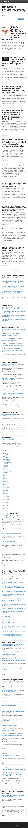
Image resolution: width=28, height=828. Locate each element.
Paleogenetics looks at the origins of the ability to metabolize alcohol (13, 312)
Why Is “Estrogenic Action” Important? (11, 741)
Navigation (6, 1)
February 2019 (5, 480)
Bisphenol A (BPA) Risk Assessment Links (12, 735)
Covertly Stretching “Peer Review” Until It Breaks (13, 422)
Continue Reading (5, 52)
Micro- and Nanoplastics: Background (13, 165)
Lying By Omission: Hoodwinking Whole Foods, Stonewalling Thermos (13, 427)
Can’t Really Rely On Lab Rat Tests (10, 371)
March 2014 (5, 508)
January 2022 (5, 459)
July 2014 (5, 502)
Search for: (4, 18)
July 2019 (5, 474)
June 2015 (5, 489)
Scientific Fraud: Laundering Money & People (12, 598)
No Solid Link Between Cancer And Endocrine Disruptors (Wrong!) (12, 401)
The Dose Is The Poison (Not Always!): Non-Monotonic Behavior (12, 386)
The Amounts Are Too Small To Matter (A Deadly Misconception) (13, 365)
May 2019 (5, 475)
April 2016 (5, 486)
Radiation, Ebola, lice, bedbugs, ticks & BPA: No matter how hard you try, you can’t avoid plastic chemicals (13, 683)
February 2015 (5, 495)
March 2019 (5, 478)
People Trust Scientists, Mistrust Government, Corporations (12, 623)
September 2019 (6, 471)
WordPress (8, 826)
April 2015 (5, 492)
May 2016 (5, 484)
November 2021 (6, 460)
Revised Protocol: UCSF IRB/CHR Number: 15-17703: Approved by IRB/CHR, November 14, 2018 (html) (13, 114)
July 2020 (5, 463)
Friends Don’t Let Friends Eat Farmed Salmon (12, 345)
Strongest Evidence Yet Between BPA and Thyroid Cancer (13, 298)
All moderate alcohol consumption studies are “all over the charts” (13, 316)
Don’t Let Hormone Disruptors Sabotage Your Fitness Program (12, 351)
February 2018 (5, 481)
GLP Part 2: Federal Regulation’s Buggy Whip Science (12, 583)
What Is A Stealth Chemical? (8, 541)
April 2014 (5, 507)
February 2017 (5, 483)
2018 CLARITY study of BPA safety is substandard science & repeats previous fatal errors (13, 278)
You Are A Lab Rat (6, 557)
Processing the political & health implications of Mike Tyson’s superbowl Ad (13, 61)
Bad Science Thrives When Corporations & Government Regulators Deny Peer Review (12, 635)
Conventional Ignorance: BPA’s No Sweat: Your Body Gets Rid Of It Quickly (13, 378)
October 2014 (5, 499)
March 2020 (5, 468)
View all (3, 565)
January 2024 (5, 457)
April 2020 (5, 466)
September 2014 (6, 501)
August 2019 (5, 472)
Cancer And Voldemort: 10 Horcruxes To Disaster (13, 769)
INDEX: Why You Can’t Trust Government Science (13, 591)
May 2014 (5, 505)
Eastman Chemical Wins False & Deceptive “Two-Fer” (13, 579)
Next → (17, 269)
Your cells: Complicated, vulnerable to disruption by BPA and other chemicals (13, 691)
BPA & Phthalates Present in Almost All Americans (13, 660)
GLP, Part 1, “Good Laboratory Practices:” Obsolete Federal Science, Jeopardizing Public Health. (13, 587)
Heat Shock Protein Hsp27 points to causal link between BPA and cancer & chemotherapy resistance (14, 184)
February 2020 (5, 469)
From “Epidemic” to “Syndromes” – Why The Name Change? (14, 525)
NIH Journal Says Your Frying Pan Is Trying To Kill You (13, 330)
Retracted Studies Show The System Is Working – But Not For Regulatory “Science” (13, 575)
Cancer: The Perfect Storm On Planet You (11, 780)
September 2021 (6, 462)
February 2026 (5, 453)
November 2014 (6, 498)
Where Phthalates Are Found (8, 340)
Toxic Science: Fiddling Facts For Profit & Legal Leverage (13, 415)
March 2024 (5, 456)
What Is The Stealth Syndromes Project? (11, 533)
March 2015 (5, 493)
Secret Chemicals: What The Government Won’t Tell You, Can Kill (13, 615)
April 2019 (5, 477)
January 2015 (5, 496)
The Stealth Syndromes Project (14, 8)
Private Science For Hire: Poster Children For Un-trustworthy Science (13, 594)
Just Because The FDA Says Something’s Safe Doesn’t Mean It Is (13, 601)
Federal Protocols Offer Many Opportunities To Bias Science (13, 611)
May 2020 (5, 465)
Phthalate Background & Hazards (9, 335)
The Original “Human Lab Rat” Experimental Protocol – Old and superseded (12, 549)
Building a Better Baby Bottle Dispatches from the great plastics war (13, 320)
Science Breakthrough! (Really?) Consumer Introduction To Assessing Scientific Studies (14, 89)
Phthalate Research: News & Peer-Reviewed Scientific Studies (12, 719)
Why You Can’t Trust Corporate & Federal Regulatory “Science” (11, 619)
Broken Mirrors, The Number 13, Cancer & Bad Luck (12, 762)
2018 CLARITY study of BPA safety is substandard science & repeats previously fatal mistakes (14, 142)
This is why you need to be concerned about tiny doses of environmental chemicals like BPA (13, 248)
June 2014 (5, 504)
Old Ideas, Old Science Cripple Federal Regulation (13, 608)
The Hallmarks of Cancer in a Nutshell (13, 229)
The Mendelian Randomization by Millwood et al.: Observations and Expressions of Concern (13, 308)
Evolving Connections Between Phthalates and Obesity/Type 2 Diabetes (13, 712)
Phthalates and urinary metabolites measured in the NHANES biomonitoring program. (13, 645)
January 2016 (5, 487)
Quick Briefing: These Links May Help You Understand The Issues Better (12, 704)
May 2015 (5, 490)
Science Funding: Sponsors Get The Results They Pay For (13, 605)
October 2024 (5, 454)
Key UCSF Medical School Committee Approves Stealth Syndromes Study (13, 516)
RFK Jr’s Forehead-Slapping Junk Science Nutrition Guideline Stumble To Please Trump (14, 33)
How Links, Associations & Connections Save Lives (12, 394)
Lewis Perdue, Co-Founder (8, 439)
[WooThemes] (18, 826)
